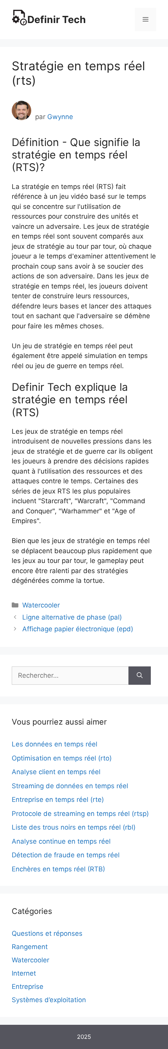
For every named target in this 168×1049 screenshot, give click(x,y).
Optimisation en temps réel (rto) (62, 758)
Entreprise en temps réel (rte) (58, 799)
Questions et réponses (47, 933)
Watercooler (41, 605)
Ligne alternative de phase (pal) (72, 617)
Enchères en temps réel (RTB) (58, 869)
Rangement (30, 947)
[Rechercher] (140, 675)
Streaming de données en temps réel (70, 786)
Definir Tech (56, 19)
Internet (24, 973)
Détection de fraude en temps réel (66, 855)
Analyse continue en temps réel (61, 841)
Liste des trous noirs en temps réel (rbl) (74, 827)
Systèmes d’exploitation (49, 1000)
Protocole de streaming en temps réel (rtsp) (80, 813)
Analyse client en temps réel (56, 772)
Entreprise (27, 986)
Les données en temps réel (54, 744)
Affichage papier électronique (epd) (77, 629)
